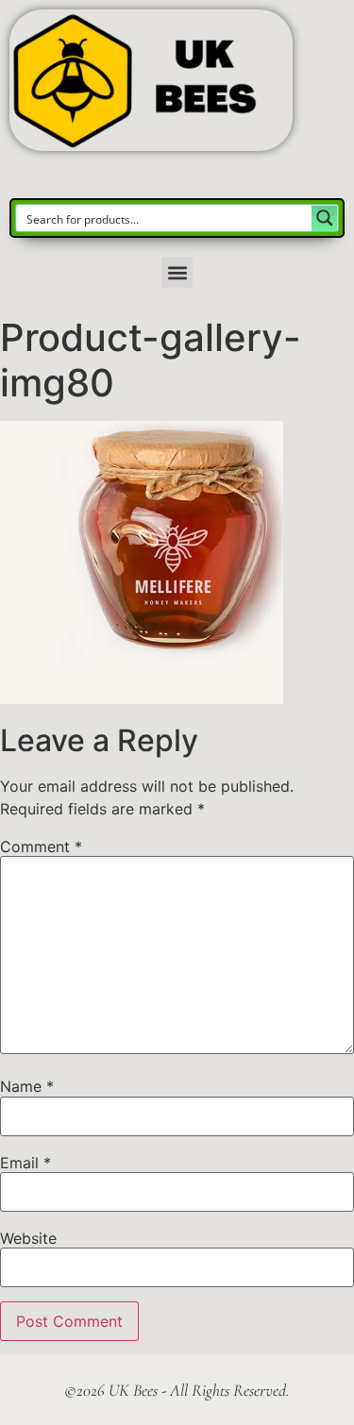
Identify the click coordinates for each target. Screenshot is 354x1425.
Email (25, 1162)
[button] (177, 272)
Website (28, 1238)
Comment (41, 846)
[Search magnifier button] (325, 218)
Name (27, 1086)
